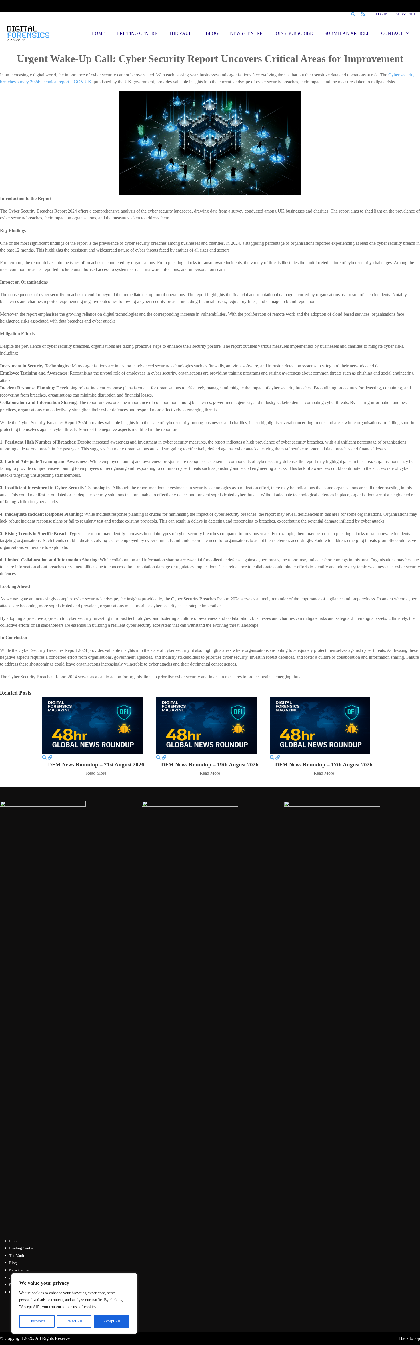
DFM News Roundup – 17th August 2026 (324, 764)
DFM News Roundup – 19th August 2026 (210, 764)
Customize (37, 1321)
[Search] (353, 14)
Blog (13, 1263)
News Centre (19, 1270)
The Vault (16, 1255)
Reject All (74, 1321)
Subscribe (406, 14)
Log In (382, 14)
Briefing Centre (21, 1248)
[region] (74, 1303)
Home (13, 1241)
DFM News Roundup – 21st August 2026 (96, 764)
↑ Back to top (408, 1338)
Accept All (111, 1321)
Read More (96, 773)
